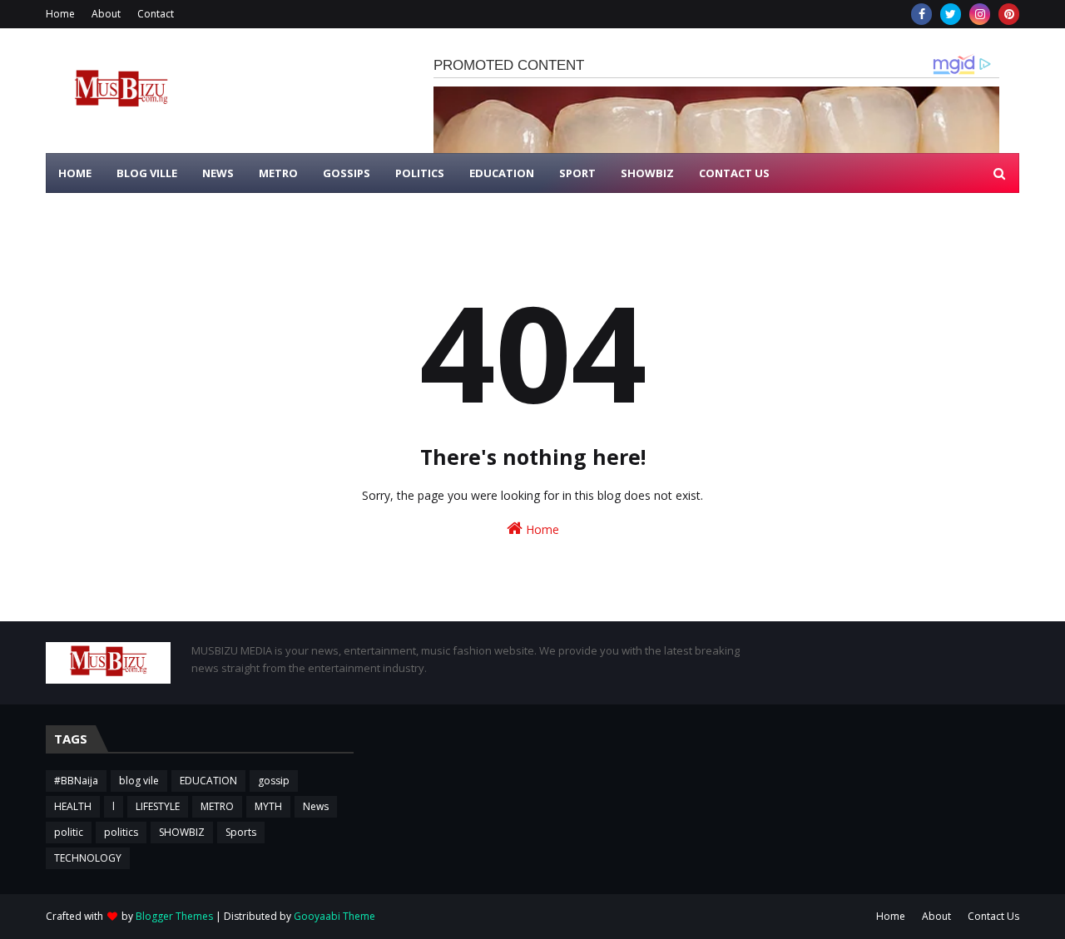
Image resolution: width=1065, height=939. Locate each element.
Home (60, 14)
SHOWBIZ (182, 832)
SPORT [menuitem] (577, 173)
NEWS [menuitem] (218, 173)
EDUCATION (208, 780)
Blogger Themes (174, 916)
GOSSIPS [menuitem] (346, 173)
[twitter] (950, 14)
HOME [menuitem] (75, 173)
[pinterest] (1008, 14)
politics (121, 832)
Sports (240, 832)
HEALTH (73, 806)
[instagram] (979, 14)
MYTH (268, 806)
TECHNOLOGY (87, 858)
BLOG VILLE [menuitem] (146, 173)
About (106, 14)
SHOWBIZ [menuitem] (647, 173)
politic (68, 832)
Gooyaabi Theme (334, 916)
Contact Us (993, 916)
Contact (155, 14)
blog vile (139, 780)
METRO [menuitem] (278, 173)
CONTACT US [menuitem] (734, 173)
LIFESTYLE (158, 806)
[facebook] (921, 14)
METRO (217, 806)
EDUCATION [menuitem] (501, 173)
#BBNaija (76, 780)
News (316, 806)
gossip (274, 780)
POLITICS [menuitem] (419, 173)
